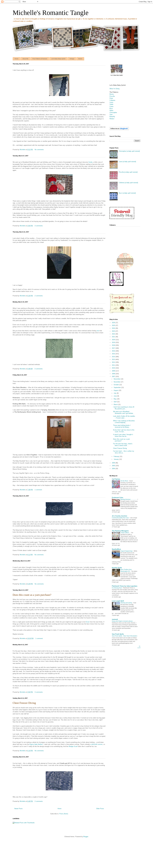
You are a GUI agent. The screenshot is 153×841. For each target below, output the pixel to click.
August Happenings (127, 551)
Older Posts (100, 808)
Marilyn (112, 119)
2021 (113, 337)
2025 (113, 325)
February (117, 456)
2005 (113, 465)
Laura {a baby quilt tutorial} (127, 161)
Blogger (85, 836)
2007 (113, 376)
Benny (112, 94)
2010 (113, 368)
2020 (113, 339)
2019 (113, 342)
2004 (113, 468)
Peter (111, 98)
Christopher (113, 112)
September (117, 387)
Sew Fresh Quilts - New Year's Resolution (124, 636)
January (116, 459)
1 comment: (39, 490)
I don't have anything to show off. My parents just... (124, 408)
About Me (25, 59)
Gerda (90, 162)
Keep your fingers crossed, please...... (123, 621)
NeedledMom (116, 549)
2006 (113, 463)
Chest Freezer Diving (24, 702)
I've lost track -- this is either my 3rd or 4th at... (123, 452)
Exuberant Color (117, 497)
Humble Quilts (117, 568)
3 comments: (39, 226)
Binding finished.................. (129, 499)
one (98, 331)
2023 (113, 331)
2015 (113, 354)
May (115, 399)
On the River (124, 481)
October (116, 385)
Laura (111, 102)
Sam (111, 114)
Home (16, 59)
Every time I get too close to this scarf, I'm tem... (123, 431)
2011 (113, 365)
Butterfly (112, 116)
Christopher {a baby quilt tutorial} (129, 151)
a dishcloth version (96, 744)
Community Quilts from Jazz (120, 518)
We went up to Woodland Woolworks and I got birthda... (123, 412)
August (116, 390)
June (115, 396)
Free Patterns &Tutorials (39, 59)
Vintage (72, 59)
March (116, 404)
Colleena (112, 100)
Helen (111, 110)
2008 (113, 374)
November (117, 382)
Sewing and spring (126, 603)
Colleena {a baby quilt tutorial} (128, 182)
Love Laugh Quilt (118, 601)
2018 (113, 345)
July (115, 393)
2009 (113, 371)
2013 (113, 359)
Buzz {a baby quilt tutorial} (127, 193)
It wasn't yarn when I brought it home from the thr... (123, 435)
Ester (87, 622)
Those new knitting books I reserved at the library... (122, 426)
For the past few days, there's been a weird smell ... (122, 444)
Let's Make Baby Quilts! (58, 59)
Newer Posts (18, 808)
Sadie (111, 104)
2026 (113, 322)
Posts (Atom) (63, 814)
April (115, 402)
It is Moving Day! (117, 588)
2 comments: (39, 296)
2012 (113, 362)
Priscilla (112, 96)
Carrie (111, 106)
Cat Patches (116, 479)
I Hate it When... (125, 532)
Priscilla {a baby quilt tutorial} (128, 172)
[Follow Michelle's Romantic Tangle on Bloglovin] (119, 129)
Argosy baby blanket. (36, 744)
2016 (113, 351)
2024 (113, 328)
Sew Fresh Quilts (118, 634)
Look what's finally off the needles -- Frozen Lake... (124, 417)
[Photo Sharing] (59, 96)
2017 (113, 348)
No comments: (40, 149)
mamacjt (115, 619)
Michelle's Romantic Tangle (50, 12)
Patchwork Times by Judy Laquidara (124, 586)
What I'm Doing (114, 88)
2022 (113, 334)
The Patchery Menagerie (120, 531)
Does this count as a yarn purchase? (32, 594)
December (117, 379)
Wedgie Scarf (73, 746)
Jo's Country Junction (119, 516)
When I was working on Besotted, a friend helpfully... (124, 421)
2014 (113, 357)
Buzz (111, 108)
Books (80, 59)
